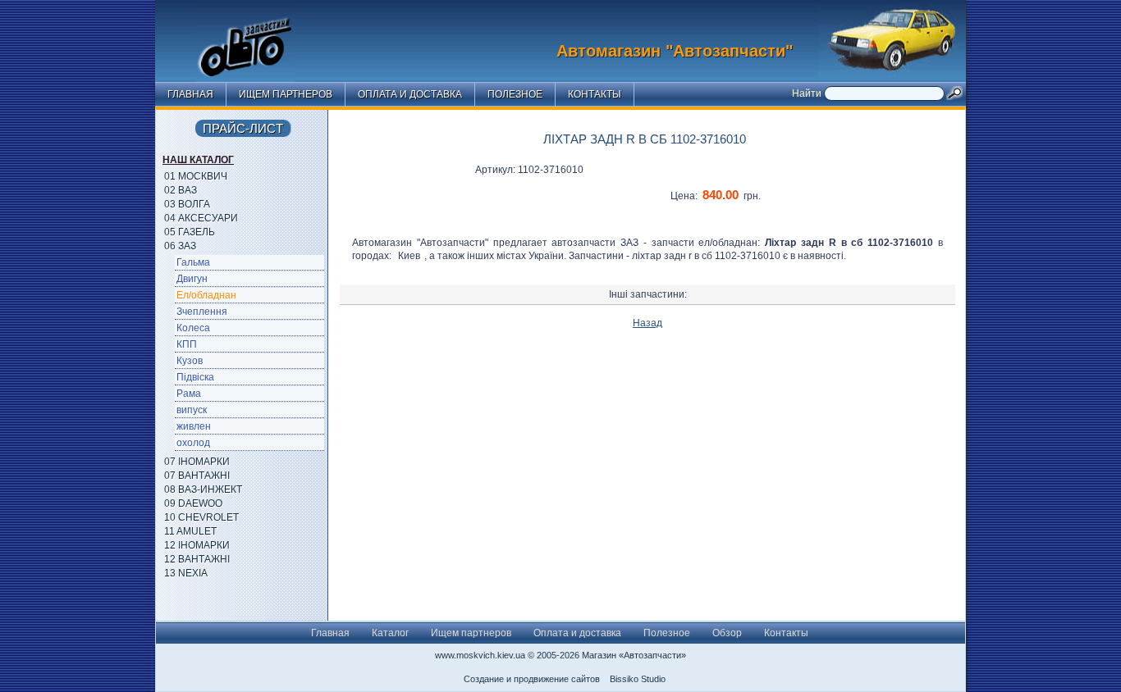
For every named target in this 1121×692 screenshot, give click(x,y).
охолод (193, 442)
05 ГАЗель (189, 232)
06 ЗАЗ (180, 246)
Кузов (189, 360)
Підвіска (195, 377)
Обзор (727, 633)
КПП (186, 344)
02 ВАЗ (180, 190)
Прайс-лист (243, 128)
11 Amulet (190, 531)
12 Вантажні (197, 559)
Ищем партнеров (285, 94)
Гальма (193, 262)
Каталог (390, 633)
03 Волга (187, 204)
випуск (191, 410)
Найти (808, 93)
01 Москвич (195, 176)
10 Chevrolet (201, 517)
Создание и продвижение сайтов (532, 679)
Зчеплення (201, 311)
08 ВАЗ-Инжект (203, 489)
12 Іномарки (197, 545)
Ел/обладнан (206, 295)
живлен (193, 426)
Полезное (514, 94)
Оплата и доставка (410, 94)
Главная (190, 94)
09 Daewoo (193, 503)
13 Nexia (186, 573)
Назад (647, 323)
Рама (188, 393)
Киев (409, 256)
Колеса (193, 328)
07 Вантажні (197, 475)
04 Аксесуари (201, 218)
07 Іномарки (197, 461)
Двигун (192, 279)
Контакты (594, 94)
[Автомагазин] (257, 37)
